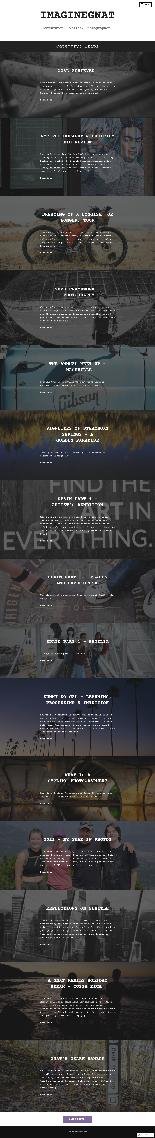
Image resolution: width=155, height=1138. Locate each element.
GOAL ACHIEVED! (77, 71)
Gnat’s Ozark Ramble (78, 1059)
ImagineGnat (77, 15)
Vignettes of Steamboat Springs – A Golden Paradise (77, 434)
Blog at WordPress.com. (77, 1132)
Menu (146, 4)
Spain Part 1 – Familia (77, 642)
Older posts (76, 1119)
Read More (46, 100)
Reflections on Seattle (77, 908)
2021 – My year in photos (77, 839)
